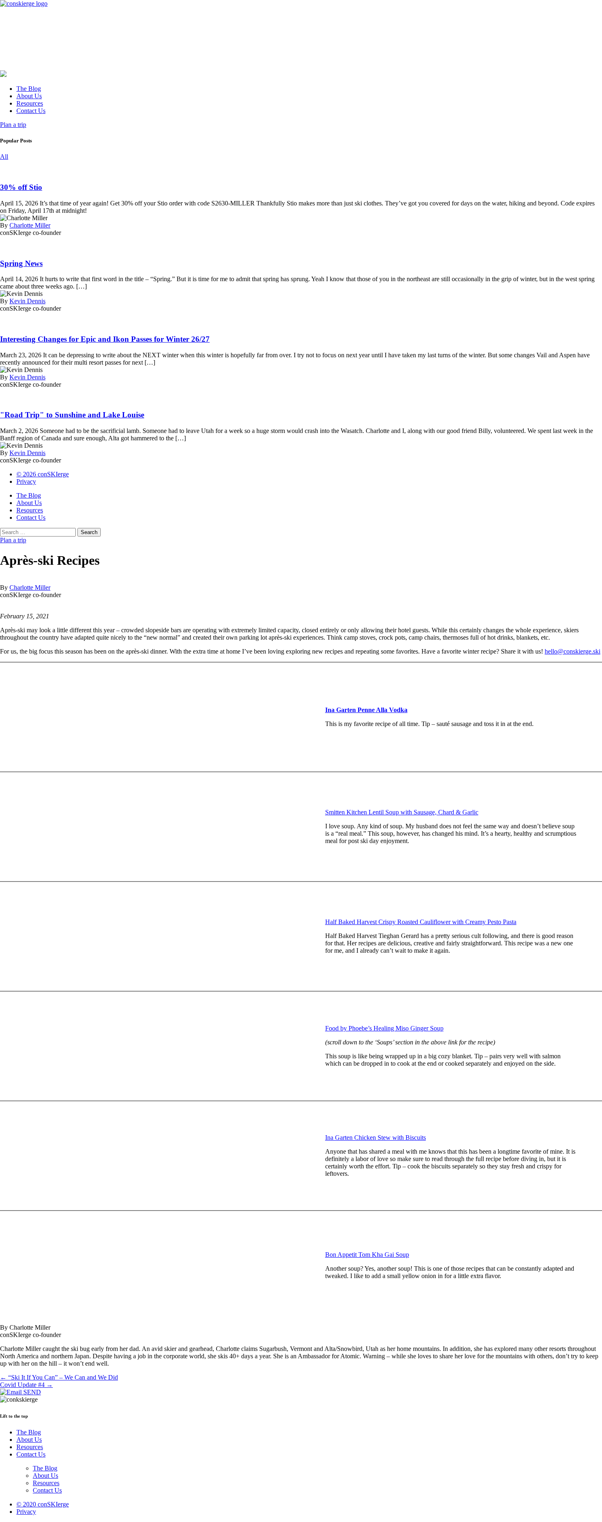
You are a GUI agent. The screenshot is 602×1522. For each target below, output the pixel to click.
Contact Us (30, 110)
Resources (29, 103)
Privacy (26, 481)
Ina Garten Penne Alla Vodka (366, 709)
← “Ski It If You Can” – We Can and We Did (59, 1377)
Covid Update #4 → (26, 1384)
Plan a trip (13, 124)
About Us (29, 95)
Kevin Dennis (27, 301)
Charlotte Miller (29, 225)
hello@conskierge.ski (572, 651)
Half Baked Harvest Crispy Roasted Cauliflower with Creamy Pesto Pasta (420, 921)
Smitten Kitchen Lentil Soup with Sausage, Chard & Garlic (401, 812)
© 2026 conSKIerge (42, 474)
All (4, 156)
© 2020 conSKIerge (42, 1504)
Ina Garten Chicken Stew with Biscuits (375, 1137)
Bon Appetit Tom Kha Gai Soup (367, 1254)
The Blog (28, 88)
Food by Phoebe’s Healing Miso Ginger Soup (384, 1028)
